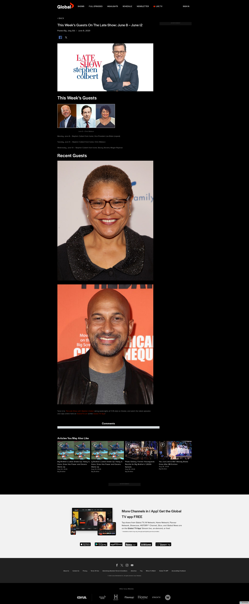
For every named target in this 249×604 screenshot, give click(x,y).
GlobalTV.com (82, 413)
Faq (141, 571)
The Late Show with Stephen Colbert (80, 411)
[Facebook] (60, 37)
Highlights (112, 6)
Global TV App (99, 413)
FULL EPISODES (95, 6)
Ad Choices (245, 602)
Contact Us (76, 571)
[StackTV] (156, 597)
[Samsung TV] (146, 544)
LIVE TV (159, 6)
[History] (116, 597)
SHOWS (81, 6)
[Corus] (82, 597)
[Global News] (102, 597)
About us (66, 571)
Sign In (186, 6)
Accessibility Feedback (179, 571)
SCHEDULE (127, 6)
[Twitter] (66, 37)
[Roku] (131, 544)
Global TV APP (163, 571)
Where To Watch (151, 571)
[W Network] (168, 597)
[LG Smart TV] (163, 544)
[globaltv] (65, 6)
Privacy (85, 571)
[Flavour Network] (129, 597)
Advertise (134, 571)
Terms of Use (95, 571)
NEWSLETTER (143, 6)
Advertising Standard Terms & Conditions (115, 571)
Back (61, 18)
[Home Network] (143, 597)
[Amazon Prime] (116, 544)
